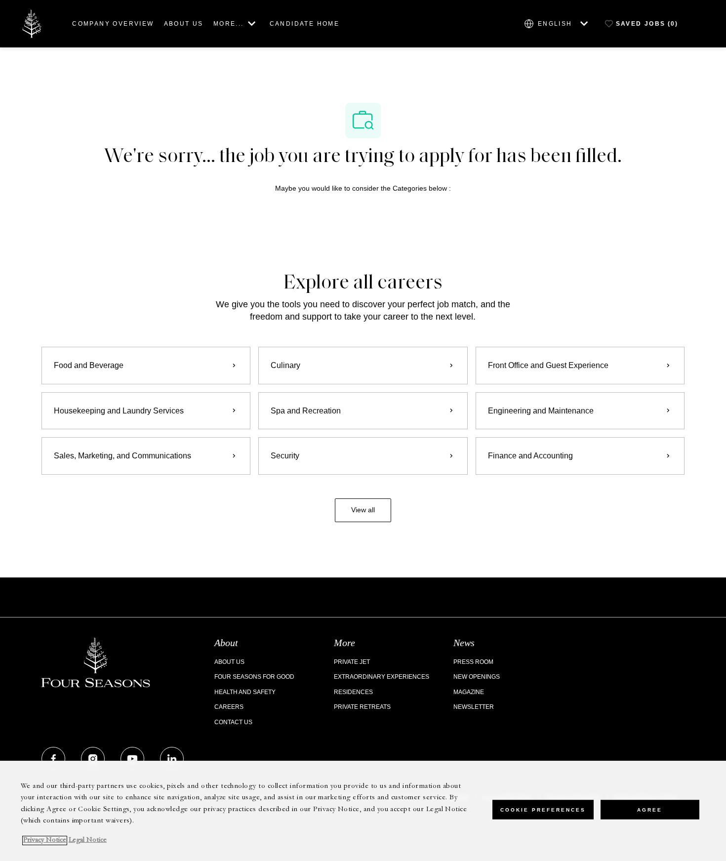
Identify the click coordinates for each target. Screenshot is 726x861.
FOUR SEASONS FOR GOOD (254, 676)
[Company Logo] (31, 23)
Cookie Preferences (543, 809)
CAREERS (228, 706)
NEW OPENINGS (476, 676)
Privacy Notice (44, 840)
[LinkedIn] (172, 759)
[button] (363, 510)
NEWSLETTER (473, 706)
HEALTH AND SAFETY (245, 692)
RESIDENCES (353, 692)
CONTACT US (233, 722)
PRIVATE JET (352, 661)
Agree (649, 809)
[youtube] (132, 759)
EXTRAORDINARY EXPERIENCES (381, 676)
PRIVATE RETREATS (362, 706)
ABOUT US (183, 23)
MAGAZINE (468, 692)
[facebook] (53, 759)
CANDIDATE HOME (305, 23)
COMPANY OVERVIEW (113, 23)
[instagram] (93, 759)
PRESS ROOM (473, 661)
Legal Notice (88, 840)
